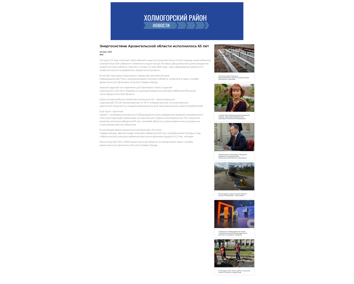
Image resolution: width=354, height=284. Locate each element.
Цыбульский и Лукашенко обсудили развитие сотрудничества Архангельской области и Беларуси (232, 156)
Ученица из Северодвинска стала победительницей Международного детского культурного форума (232, 233)
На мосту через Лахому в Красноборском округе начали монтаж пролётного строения (233, 77)
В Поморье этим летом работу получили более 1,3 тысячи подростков (234, 271)
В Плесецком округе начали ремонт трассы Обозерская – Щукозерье (232, 194)
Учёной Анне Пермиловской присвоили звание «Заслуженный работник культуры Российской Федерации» (234, 116)
